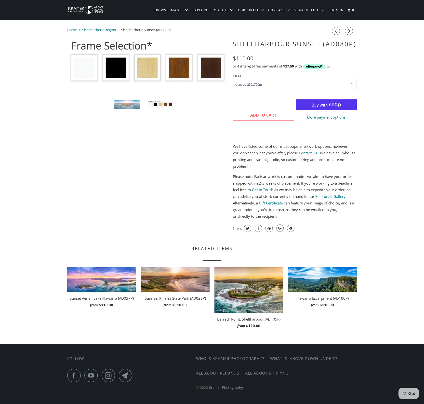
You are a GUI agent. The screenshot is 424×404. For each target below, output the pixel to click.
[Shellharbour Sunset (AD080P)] (147, 63)
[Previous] (336, 31)
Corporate (249, 10)
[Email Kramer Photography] (127, 375)
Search (301, 10)
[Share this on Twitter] (247, 228)
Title (237, 75)
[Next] (349, 31)
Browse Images (169, 10)
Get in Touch (262, 189)
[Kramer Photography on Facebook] (75, 375)
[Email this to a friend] (290, 228)
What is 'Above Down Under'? (303, 358)
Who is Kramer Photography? (230, 358)
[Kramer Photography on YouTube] (92, 375)
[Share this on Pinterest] (268, 228)
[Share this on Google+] (279, 228)
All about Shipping (267, 373)
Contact (277, 10)
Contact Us (308, 152)
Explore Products (211, 10)
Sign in (337, 10)
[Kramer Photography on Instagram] (110, 375)
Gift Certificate (271, 203)
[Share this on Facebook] (257, 228)
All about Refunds (217, 373)
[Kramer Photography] (92, 10)
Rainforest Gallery (330, 196)
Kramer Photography (226, 387)
